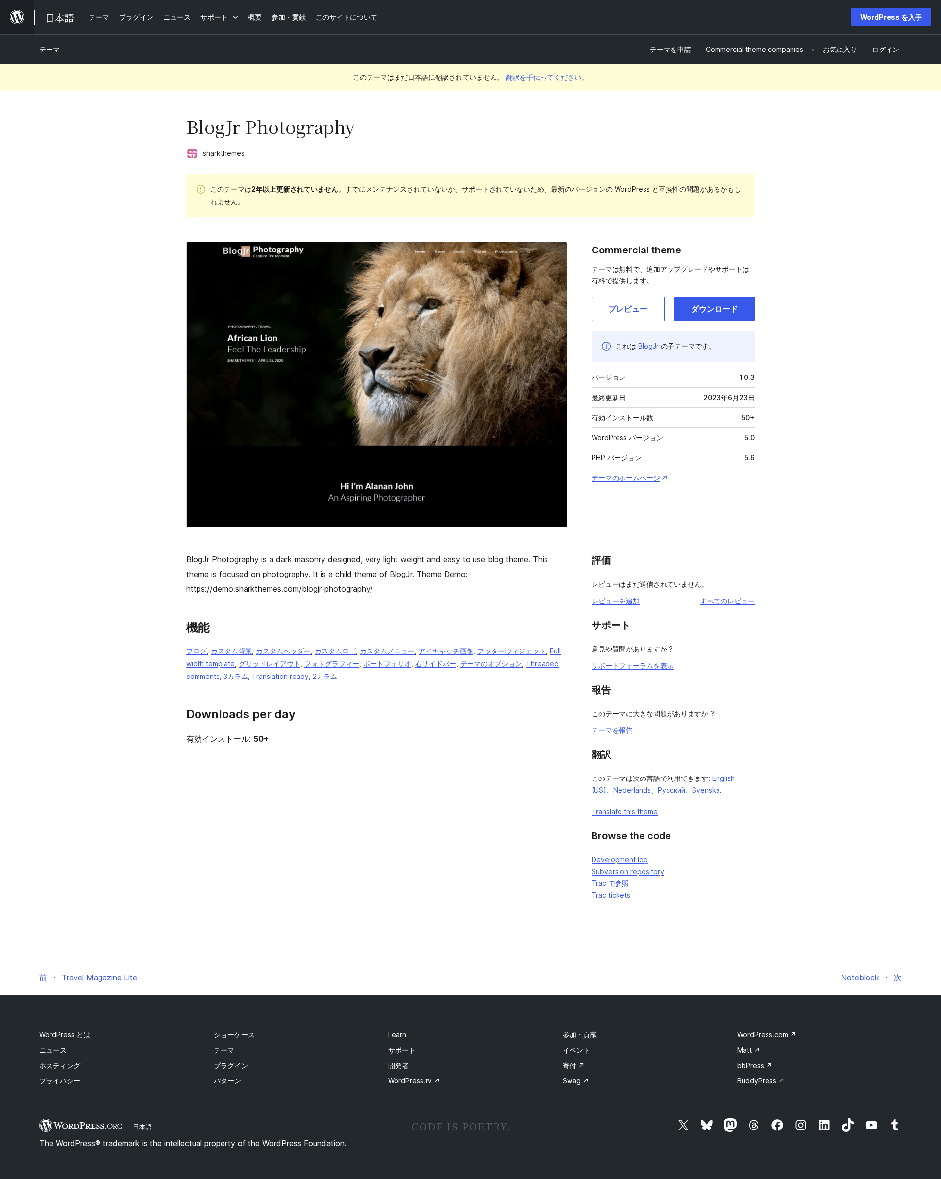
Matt (748, 1050)
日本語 (142, 1126)
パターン (227, 1081)
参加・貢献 (580, 1034)
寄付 (574, 1065)
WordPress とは (64, 1034)
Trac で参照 (610, 883)
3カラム (235, 676)
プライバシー (59, 1081)
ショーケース (234, 1034)
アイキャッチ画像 (446, 651)
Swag (576, 1081)
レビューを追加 (616, 601)
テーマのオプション (491, 663)
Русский (671, 790)
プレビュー (627, 309)
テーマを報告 (612, 730)
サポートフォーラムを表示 (633, 665)
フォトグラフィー (331, 663)
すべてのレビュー (727, 601)
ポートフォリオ (387, 663)
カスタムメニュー (387, 651)
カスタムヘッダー (283, 651)
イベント (576, 1050)
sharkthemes (224, 153)
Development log (620, 859)
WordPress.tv (414, 1081)
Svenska (706, 790)
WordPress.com (766, 1034)
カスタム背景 (231, 651)
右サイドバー (435, 663)
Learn (397, 1034)
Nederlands (632, 790)
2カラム (325, 676)
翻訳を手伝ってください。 (547, 77)
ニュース (53, 1050)
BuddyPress (761, 1081)
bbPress (754, 1065)
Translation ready (280, 676)
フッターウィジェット (511, 651)
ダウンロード (714, 309)
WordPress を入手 (891, 17)
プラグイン (231, 1065)
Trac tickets (611, 895)
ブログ (196, 651)
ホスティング (59, 1065)
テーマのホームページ (626, 478)
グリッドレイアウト (269, 663)
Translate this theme (625, 811)
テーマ (49, 49)
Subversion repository (628, 871)
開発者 (398, 1065)
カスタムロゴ (335, 651)
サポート (402, 1050)
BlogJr (648, 346)
